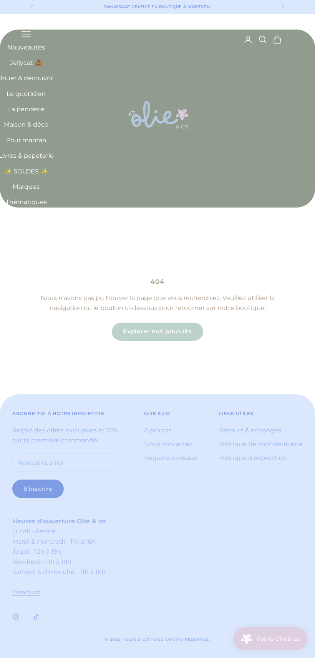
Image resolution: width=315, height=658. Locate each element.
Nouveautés (26, 47)
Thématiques (26, 202)
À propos (157, 430)
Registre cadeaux (171, 458)
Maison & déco (26, 124)
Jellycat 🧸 (26, 62)
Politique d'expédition (253, 458)
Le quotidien (26, 93)
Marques (26, 186)
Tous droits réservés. (181, 639)
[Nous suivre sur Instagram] (16, 616)
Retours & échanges (250, 430)
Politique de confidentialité (261, 444)
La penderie (26, 109)
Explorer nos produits (157, 331)
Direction (26, 592)
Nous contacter (168, 444)
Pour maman (26, 140)
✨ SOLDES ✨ (26, 171)
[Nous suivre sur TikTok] (36, 616)
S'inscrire (38, 488)
